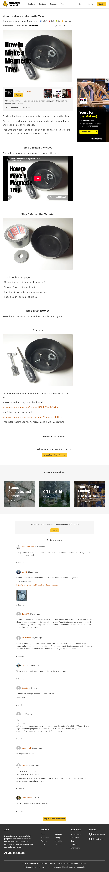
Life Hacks (33, 21)
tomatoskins (27, 798)
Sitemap (73, 844)
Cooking (58, 834)
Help (72, 841)
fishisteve (26, 688)
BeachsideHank (28, 547)
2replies (21, 656)
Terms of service (48, 863)
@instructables (98, 834)
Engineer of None (12, 21)
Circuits (44, 834)
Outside (58, 841)
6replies (21, 605)
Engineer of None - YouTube (19, 107)
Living (23, 21)
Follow (18, 95)
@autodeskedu (98, 839)
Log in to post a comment (54, 819)
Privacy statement (64, 863)
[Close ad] (107, 81)
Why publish (75, 834)
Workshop (45, 837)
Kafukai (25, 765)
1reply (20, 705)
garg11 (24, 572)
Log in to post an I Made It (54, 455)
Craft (43, 844)
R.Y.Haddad (26, 638)
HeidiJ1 (25, 665)
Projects (31, 4)
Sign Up (101, 4)
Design (44, 841)
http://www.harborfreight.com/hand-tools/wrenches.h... (38, 585)
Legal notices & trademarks (74, 867)
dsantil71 (25, 614)
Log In (90, 4)
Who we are (75, 848)
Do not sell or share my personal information (43, 867)
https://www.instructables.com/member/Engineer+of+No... (32, 417)
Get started (74, 837)
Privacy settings (80, 863)
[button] (71, 26)
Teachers (53, 4)
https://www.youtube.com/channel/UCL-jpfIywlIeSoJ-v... (31, 407)
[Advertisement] (93, 110)
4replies (21, 563)
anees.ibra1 (26, 748)
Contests (42, 4)
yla (23, 714)
